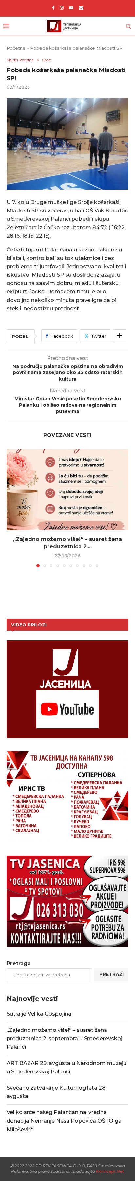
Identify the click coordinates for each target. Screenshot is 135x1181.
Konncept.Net (110, 1171)
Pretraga (19, 963)
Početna (16, 47)
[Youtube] (71, 7)
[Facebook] (53, 7)
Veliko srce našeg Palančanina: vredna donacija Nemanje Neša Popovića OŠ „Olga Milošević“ (64, 1120)
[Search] (128, 26)
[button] (12, 507)
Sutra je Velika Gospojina (39, 1014)
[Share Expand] (119, 335)
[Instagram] (62, 7)
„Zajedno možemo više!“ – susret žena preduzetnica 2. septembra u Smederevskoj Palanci (64, 1038)
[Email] (81, 7)
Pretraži (111, 974)
